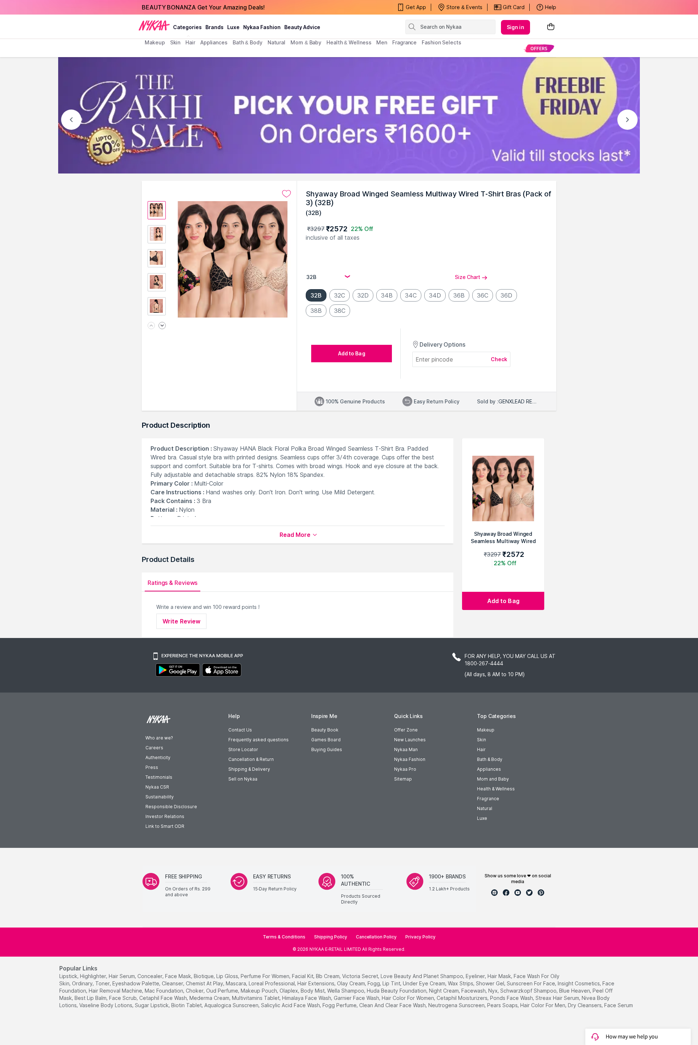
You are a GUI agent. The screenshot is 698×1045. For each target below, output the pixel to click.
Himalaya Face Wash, (307, 998)
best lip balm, (91, 998)
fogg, (374, 983)
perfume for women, (265, 976)
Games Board (326, 739)
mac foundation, (164, 991)
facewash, (474, 991)
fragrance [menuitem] (404, 42)
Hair (481, 749)
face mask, (178, 976)
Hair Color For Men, (543, 1005)
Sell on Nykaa (242, 779)
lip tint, (391, 983)
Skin (481, 739)
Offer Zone (406, 730)
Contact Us (240, 730)
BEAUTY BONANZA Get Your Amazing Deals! (203, 7)
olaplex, (289, 991)
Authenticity (158, 757)
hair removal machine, (116, 991)
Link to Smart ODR (164, 826)
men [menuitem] (381, 42)
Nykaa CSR (157, 787)
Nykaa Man (406, 749)
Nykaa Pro (405, 769)
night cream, (444, 991)
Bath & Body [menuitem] (247, 42)
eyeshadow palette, (136, 983)
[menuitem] (539, 48)
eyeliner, (476, 976)
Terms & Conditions (284, 937)
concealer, (150, 976)
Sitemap (403, 779)
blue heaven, (575, 991)
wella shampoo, (346, 991)
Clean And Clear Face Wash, (393, 1005)
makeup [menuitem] (155, 42)
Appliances (489, 769)
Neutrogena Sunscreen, (457, 1005)
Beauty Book (324, 730)
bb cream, (328, 976)
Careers (154, 747)
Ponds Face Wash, (512, 998)
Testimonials (158, 777)
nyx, (493, 991)
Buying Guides (326, 749)
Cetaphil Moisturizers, (463, 998)
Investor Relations (164, 816)
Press (151, 767)
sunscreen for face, (531, 983)
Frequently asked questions (258, 739)
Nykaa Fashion (262, 27)
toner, (103, 983)
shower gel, (490, 983)
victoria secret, (360, 976)
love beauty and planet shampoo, (422, 976)
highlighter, (93, 976)
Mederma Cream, (209, 998)
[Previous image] (151, 326)
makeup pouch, (259, 991)
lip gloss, (227, 976)
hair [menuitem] (190, 42)
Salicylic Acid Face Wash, (291, 1005)
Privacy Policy (420, 937)
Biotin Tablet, (187, 1005)
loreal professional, (272, 983)
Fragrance (488, 798)
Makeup (485, 730)
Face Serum (618, 1005)
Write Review (181, 621)
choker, (195, 991)
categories (187, 27)
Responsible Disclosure (171, 806)
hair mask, (500, 976)
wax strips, (461, 983)
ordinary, (83, 983)
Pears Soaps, (503, 1005)
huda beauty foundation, (397, 991)
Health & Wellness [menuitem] (348, 42)
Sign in (515, 27)
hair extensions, (316, 983)
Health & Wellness (496, 788)
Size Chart (467, 277)
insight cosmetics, (579, 983)
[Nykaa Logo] (154, 25)
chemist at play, (205, 983)
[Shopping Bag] (550, 27)
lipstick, (69, 976)
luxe (233, 27)
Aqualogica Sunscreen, (232, 1005)
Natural (484, 808)
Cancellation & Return (251, 759)
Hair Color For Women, (408, 998)
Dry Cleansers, (585, 1005)
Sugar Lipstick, (152, 1005)
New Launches (410, 739)
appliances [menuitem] (214, 42)
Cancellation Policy (376, 937)
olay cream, (351, 983)
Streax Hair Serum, (557, 998)
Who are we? (159, 738)
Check (499, 359)
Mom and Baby (493, 779)
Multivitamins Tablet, (256, 998)
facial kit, (303, 976)
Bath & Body (489, 759)
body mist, (313, 991)
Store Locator (243, 749)
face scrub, (123, 998)
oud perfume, (222, 991)
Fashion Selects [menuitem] (441, 42)
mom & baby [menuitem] (305, 42)
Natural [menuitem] (276, 42)
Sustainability (159, 796)
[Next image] (162, 326)
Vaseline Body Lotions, (106, 1005)
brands (214, 27)
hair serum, (122, 976)
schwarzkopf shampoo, (529, 991)
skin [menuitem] (175, 42)
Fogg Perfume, (340, 1005)
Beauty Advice (302, 27)
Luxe (482, 818)
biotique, (204, 976)
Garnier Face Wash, (357, 998)
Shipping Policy (330, 937)
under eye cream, (424, 983)
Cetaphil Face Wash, (163, 998)
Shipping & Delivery (249, 769)
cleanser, (173, 983)
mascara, (236, 983)
